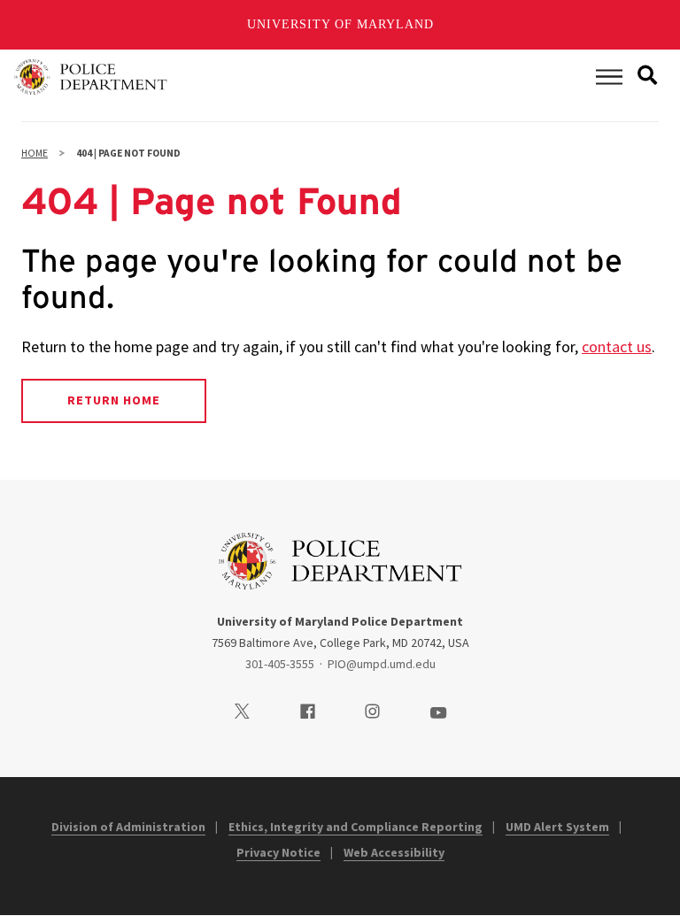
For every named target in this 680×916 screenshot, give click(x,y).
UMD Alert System (557, 827)
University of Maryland (340, 24)
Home (34, 153)
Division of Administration (128, 827)
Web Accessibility (394, 852)
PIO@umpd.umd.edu (382, 664)
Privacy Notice (278, 852)
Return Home (113, 400)
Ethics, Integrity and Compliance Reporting (355, 827)
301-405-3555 (279, 664)
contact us (617, 346)
